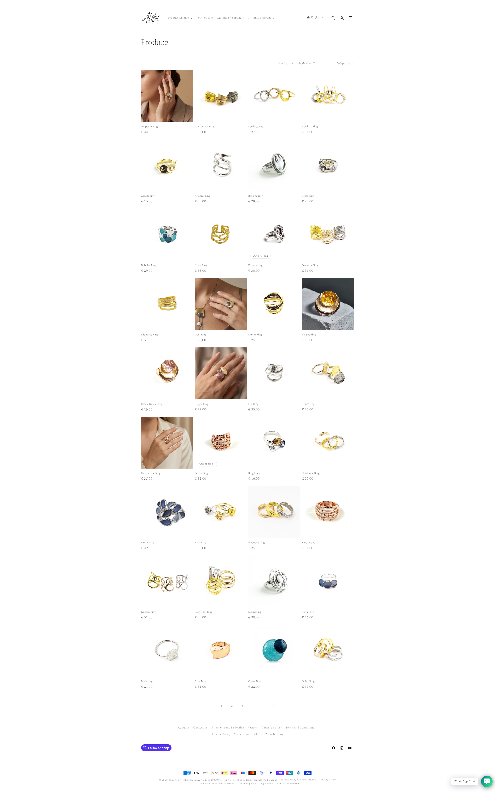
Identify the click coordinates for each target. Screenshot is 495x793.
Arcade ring (148, 196)
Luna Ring (308, 612)
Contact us (200, 728)
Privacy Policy (221, 734)
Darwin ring (255, 265)
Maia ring (200, 542)
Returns (253, 728)
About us (184, 728)
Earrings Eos (255, 126)
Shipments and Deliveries (227, 728)
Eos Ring (253, 404)
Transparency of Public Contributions (258, 734)
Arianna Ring (202, 196)
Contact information (288, 784)
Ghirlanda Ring (310, 473)
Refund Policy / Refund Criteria (298, 780)
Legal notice (266, 784)
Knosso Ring (148, 612)
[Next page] (273, 706)
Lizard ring (254, 612)
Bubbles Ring (148, 265)
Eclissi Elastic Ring (152, 404)
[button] (180, 18)
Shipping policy (247, 784)
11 (263, 706)
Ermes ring (308, 404)
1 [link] (221, 706)
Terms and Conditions (300, 728)
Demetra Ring (310, 265)
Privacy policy (328, 780)
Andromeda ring (204, 126)
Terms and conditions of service (217, 784)
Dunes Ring (255, 335)
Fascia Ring (201, 473)
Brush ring (308, 196)
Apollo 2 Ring (310, 126)
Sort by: (283, 63)
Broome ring (255, 196)
